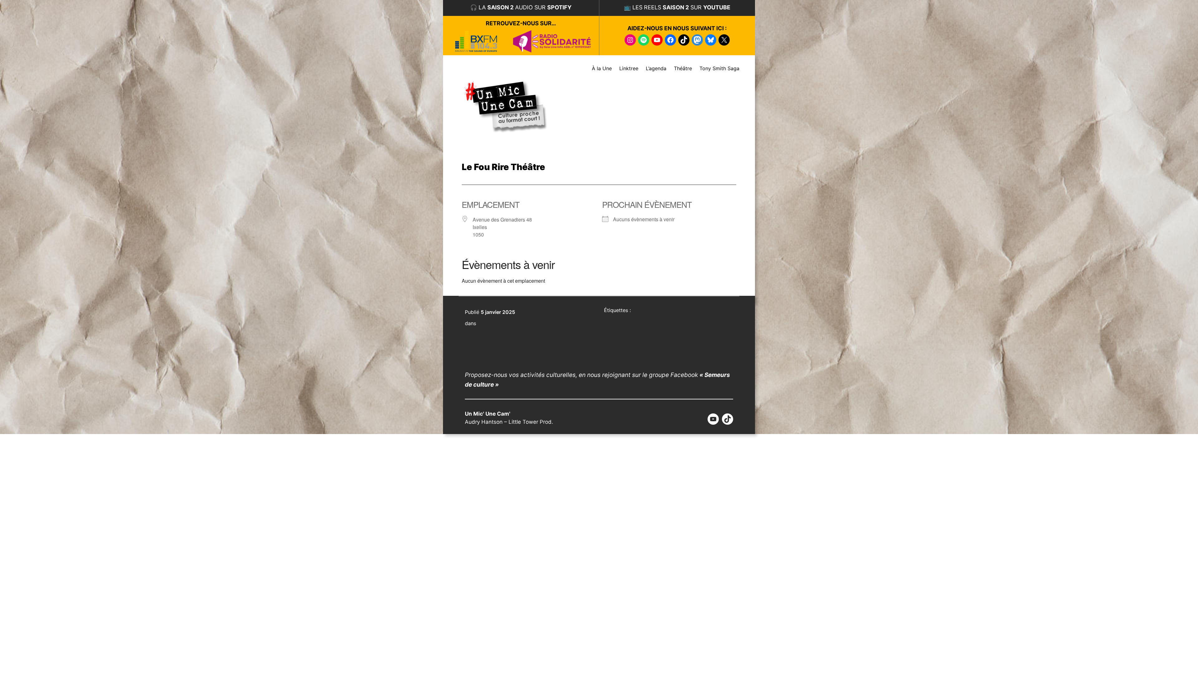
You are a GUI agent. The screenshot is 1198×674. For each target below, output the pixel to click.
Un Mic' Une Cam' (487, 414)
